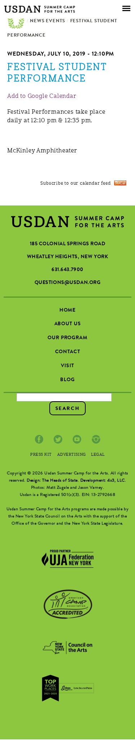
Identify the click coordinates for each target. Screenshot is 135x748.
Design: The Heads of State (52, 481)
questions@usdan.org (68, 282)
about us (67, 324)
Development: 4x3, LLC (102, 481)
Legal (98, 455)
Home (16, 21)
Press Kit (41, 455)
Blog (67, 380)
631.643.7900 (67, 270)
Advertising (71, 455)
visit (67, 366)
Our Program (67, 338)
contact (67, 352)
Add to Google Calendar (42, 96)
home (67, 310)
